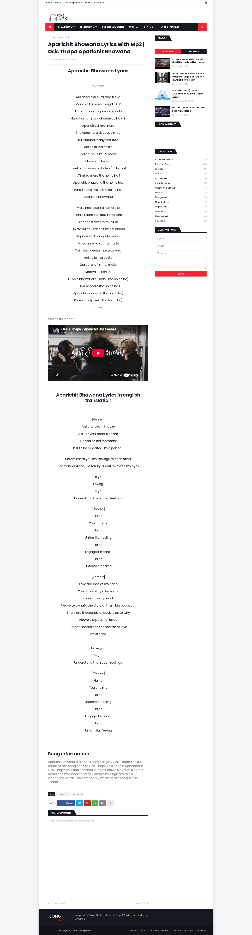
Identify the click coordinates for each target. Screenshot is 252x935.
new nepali (63, 37)
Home (48, 2)
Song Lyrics (85, 930)
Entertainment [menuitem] (170, 27)
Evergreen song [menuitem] (113, 27)
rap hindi (181, 221)
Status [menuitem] (148, 27)
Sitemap (202, 930)
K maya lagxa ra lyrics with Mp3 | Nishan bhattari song (188, 61)
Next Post (141, 903)
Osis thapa (77, 794)
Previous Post (57, 903)
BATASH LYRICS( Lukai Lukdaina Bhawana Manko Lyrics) (188, 93)
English (181, 169)
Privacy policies (73, 2)
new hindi (181, 211)
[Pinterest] (87, 803)
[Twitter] (79, 803)
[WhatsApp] (95, 803)
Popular (168, 51)
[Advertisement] (181, 137)
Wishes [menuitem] (133, 27)
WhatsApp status (181, 187)
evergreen (181, 197)
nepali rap (181, 206)
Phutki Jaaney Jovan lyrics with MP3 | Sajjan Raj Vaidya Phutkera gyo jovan (188, 76)
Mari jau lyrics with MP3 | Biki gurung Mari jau (188, 109)
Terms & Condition (95, 2)
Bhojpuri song (181, 164)
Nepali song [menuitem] (65, 27)
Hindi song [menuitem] (87, 27)
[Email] (102, 803)
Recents (194, 51)
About (58, 2)
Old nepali (181, 178)
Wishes (181, 192)
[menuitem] (49, 27)
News (181, 173)
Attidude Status (181, 159)
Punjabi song (181, 183)
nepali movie (181, 202)
